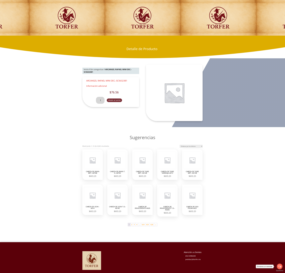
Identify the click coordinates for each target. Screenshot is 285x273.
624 (143, 224)
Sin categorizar (97, 69)
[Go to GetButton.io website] (279, 270)
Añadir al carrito (114, 100)
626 (152, 224)
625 (147, 224)
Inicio (86, 69)
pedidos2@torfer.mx (193, 259)
